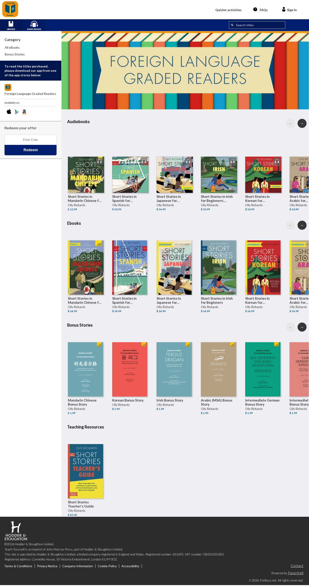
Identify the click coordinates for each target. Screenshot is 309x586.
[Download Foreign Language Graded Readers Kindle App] (24, 112)
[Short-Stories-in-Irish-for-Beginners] (219, 258)
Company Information (77, 566)
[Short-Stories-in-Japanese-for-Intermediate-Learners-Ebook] (175, 258)
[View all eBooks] (13, 24)
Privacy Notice (47, 566)
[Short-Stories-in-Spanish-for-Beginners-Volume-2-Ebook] (130, 258)
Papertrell (295, 573)
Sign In (292, 10)
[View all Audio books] (36, 24)
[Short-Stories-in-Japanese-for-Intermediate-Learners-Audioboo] (175, 156)
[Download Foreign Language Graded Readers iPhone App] (10, 112)
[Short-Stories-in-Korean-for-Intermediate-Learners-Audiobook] (263, 156)
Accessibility (130, 566)
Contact (297, 565)
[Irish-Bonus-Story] (175, 360)
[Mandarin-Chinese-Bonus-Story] (86, 360)
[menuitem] (31, 47)
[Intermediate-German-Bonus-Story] (263, 360)
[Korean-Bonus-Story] (130, 360)
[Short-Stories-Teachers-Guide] (86, 462)
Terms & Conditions (18, 566)
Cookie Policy (107, 566)
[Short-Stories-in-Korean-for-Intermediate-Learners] (263, 258)
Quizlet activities (228, 10)
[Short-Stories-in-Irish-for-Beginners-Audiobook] (219, 156)
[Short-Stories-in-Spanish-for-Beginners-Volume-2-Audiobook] (130, 156)
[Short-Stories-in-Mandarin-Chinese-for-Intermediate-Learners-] (86, 156)
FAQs (264, 10)
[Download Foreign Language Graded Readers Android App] (17, 112)
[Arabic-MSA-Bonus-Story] (219, 360)
